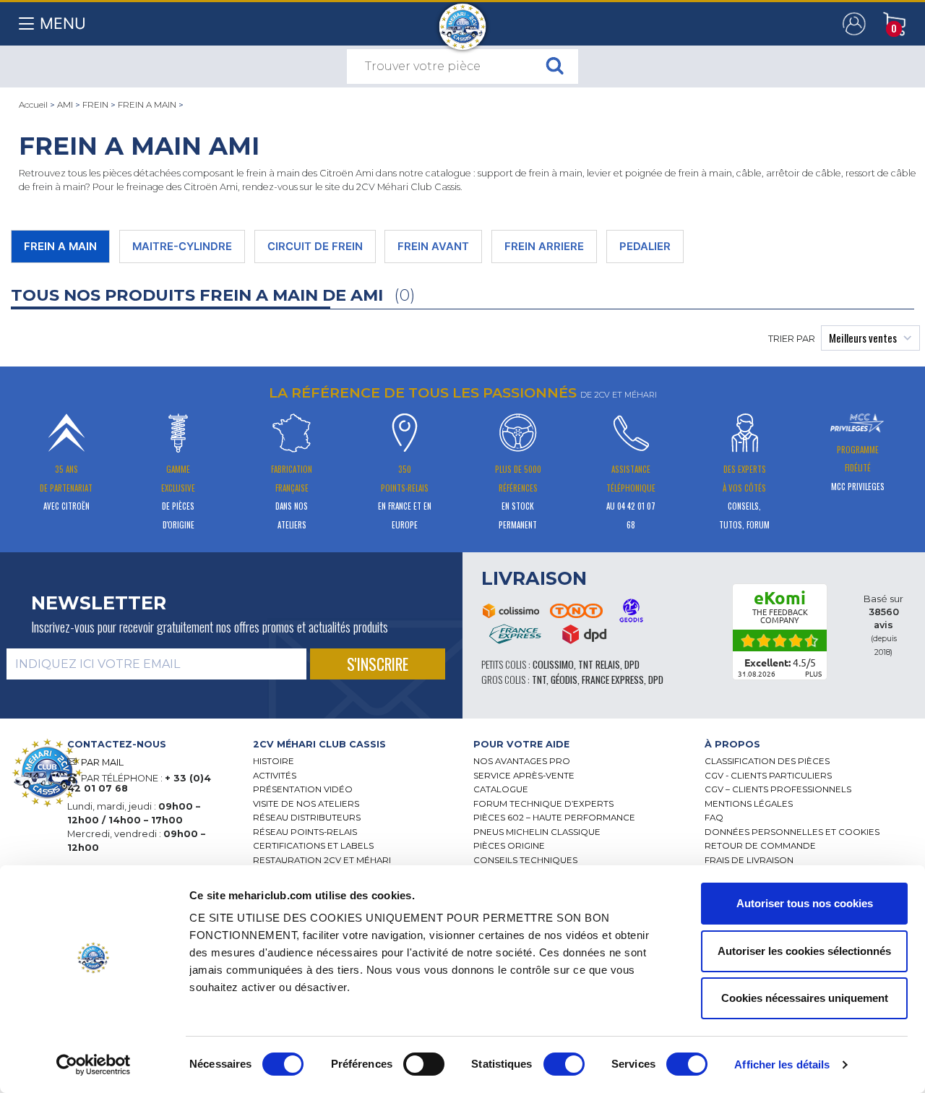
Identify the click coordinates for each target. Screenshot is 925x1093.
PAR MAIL (102, 762)
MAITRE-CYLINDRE (182, 246)
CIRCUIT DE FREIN (315, 246)
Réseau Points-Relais (305, 832)
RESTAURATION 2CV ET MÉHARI (322, 860)
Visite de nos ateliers (306, 804)
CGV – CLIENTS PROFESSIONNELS (778, 789)
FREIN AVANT (433, 246)
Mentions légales (749, 804)
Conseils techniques (525, 860)
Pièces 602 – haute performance (554, 818)
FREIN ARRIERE (544, 246)
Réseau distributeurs (307, 818)
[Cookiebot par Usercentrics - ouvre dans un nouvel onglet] (93, 1065)
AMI (65, 105)
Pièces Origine (509, 846)
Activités (274, 776)
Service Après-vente (524, 776)
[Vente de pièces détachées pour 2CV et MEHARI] (462, 19)
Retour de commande (760, 846)
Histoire (273, 761)
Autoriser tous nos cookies (804, 903)
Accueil (33, 105)
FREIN (95, 105)
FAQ (714, 818)
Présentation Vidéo (303, 789)
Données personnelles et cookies (792, 832)
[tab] (352, 744)
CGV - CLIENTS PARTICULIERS (768, 776)
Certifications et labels (313, 846)
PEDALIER (645, 246)
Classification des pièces (767, 761)
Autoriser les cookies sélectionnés (804, 951)
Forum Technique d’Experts (543, 804)
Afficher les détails (782, 1064)
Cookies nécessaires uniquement (804, 998)
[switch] (423, 1064)
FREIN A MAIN (147, 105)
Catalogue (500, 789)
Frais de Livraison (749, 860)
